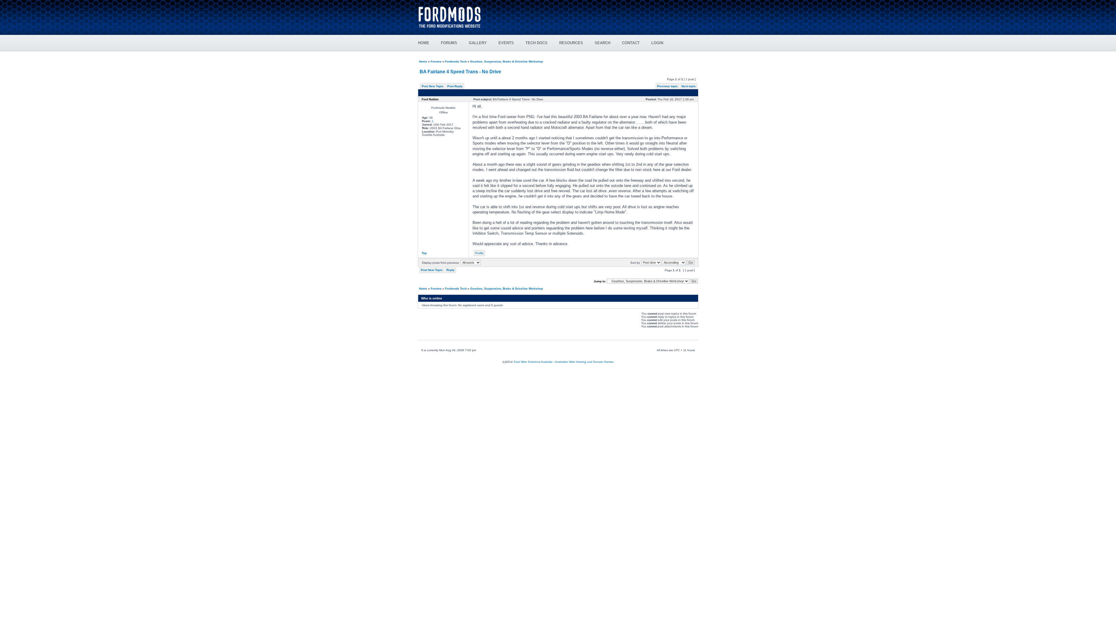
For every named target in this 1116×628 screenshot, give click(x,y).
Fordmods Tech (456, 61)
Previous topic (667, 86)
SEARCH (602, 43)
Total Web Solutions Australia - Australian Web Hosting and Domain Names (564, 361)
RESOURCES (571, 43)
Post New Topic (432, 86)
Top (424, 253)
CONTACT (631, 43)
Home (423, 61)
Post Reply (455, 86)
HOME (423, 43)
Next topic (689, 86)
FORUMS (449, 43)
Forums (436, 61)
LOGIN (657, 43)
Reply (450, 270)
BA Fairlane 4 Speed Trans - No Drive (460, 71)
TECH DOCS (536, 43)
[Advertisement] (593, 14)
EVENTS (506, 43)
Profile (479, 253)
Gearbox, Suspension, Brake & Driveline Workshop (506, 61)
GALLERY (478, 43)
